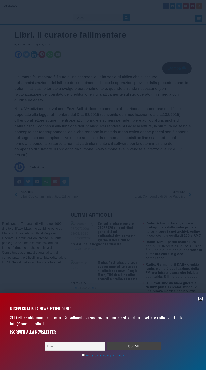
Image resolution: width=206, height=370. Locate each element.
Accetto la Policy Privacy (105, 355)
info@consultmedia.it (27, 323)
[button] (200, 298)
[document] (103, 185)
